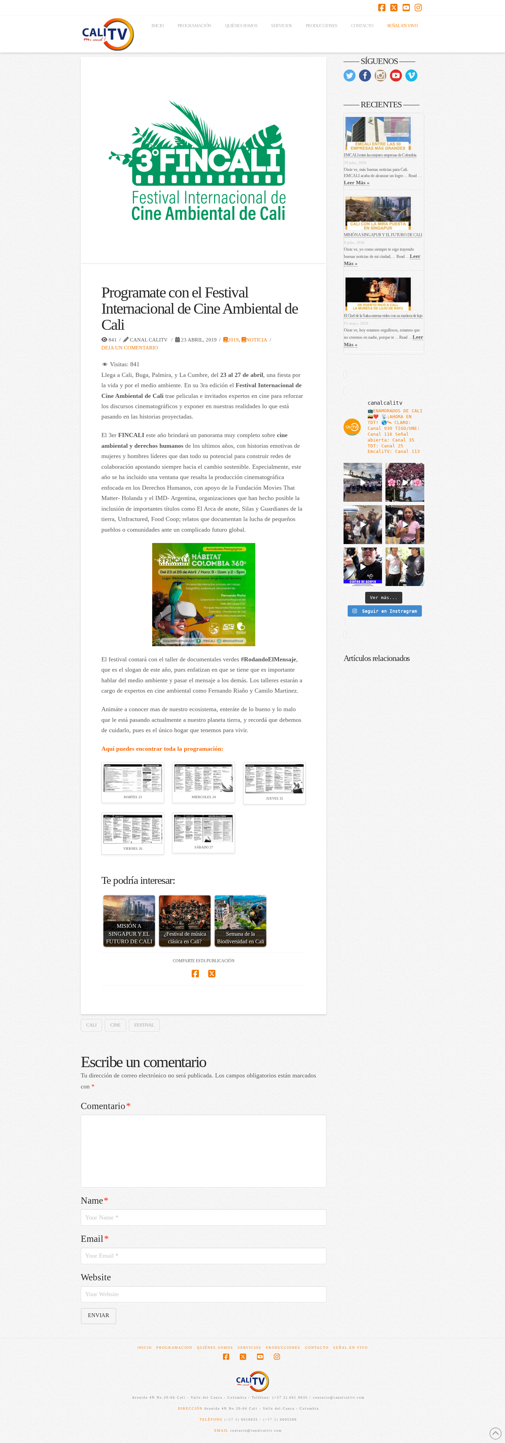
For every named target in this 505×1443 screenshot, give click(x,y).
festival (144, 1025)
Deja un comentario (129, 347)
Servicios (249, 1347)
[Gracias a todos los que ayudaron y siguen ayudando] (363, 524)
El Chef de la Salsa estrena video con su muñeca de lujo (383, 315)
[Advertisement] (384, 885)
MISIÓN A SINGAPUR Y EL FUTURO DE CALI (383, 234)
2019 (233, 340)
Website (96, 1277)
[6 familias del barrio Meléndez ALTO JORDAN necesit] (404, 566)
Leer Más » (357, 182)
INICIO (144, 1347)
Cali (91, 1025)
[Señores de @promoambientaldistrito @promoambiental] (404, 524)
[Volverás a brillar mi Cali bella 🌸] (404, 482)
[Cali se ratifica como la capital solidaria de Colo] (363, 482)
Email (95, 1239)
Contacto (317, 1347)
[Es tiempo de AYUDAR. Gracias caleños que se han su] (363, 566)
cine (115, 1025)
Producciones (283, 1347)
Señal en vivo (350, 1347)
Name (95, 1200)
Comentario (106, 1106)
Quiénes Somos (215, 1347)
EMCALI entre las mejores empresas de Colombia (380, 155)
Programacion (174, 1347)
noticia (256, 340)
